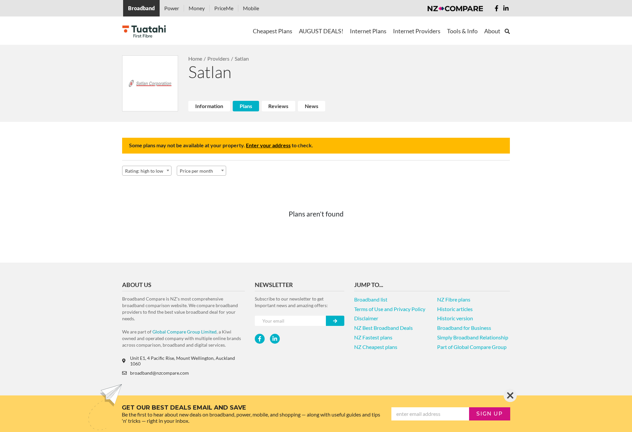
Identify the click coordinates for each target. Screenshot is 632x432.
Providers (218, 58)
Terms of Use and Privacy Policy (389, 309)
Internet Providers (416, 31)
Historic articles (455, 309)
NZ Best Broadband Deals (383, 328)
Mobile (251, 8)
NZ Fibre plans (453, 299)
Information (209, 106)
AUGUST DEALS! (321, 31)
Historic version (455, 318)
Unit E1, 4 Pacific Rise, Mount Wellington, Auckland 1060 (182, 360)
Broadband (141, 8)
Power (171, 8)
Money (197, 8)
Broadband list (370, 299)
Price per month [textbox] (196, 171)
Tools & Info (462, 31)
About (492, 31)
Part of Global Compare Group (472, 347)
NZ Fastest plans (373, 337)
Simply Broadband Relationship (472, 337)
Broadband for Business (464, 328)
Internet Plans (368, 31)
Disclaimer (366, 318)
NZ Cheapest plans (375, 347)
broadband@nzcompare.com (159, 373)
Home (195, 58)
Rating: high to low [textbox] (144, 171)
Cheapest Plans (272, 31)
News (311, 106)
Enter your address (268, 145)
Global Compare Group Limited (184, 331)
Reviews (278, 106)
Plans (246, 106)
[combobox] (146, 171)
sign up (489, 414)
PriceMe (223, 8)
